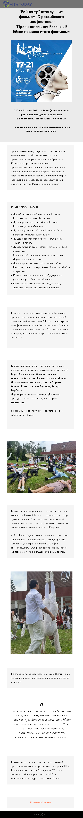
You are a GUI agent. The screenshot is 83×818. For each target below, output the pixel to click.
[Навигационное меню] (79, 4)
